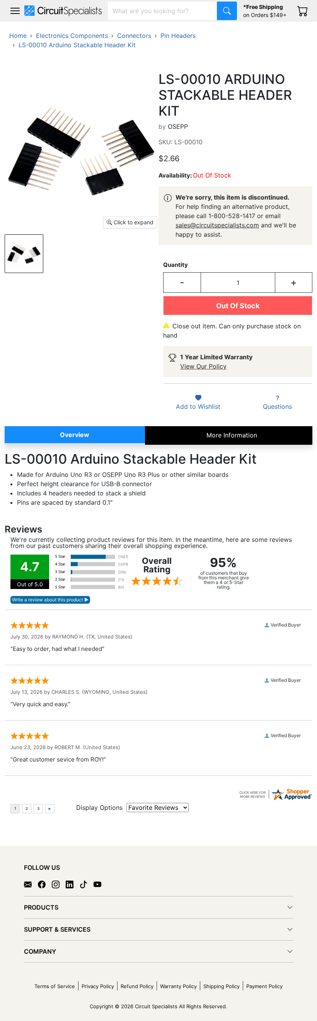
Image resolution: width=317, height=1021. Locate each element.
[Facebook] (45, 884)
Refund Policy (137, 986)
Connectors (134, 35)
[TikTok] (87, 884)
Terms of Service (54, 986)
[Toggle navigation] (15, 11)
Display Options (99, 807)
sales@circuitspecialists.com (217, 225)
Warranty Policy (178, 986)
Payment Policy (264, 986)
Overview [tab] (74, 435)
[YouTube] (100, 884)
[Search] (227, 11)
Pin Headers (178, 35)
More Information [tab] (231, 435)
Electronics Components (72, 35)
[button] (15, 11)
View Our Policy (203, 366)
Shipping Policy (221, 986)
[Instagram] (59, 884)
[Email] (31, 884)
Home (18, 35)
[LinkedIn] (73, 884)
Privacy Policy (98, 986)
